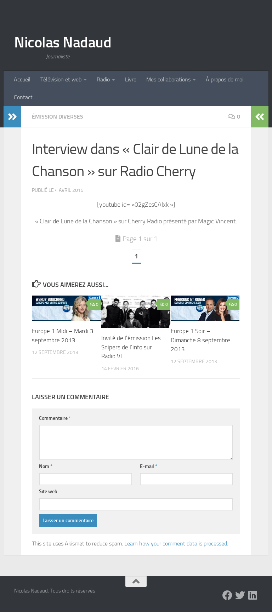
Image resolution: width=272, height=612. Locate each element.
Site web (48, 491)
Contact (23, 97)
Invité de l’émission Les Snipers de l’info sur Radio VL (131, 347)
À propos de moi (224, 79)
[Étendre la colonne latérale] (12, 116)
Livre (130, 79)
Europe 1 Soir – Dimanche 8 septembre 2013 (200, 340)
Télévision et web (60, 79)
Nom (45, 466)
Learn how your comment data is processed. (176, 543)
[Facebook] (227, 595)
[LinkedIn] (253, 595)
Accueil (22, 79)
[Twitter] (240, 595)
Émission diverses (57, 116)
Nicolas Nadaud (62, 42)
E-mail (148, 466)
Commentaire (55, 418)
